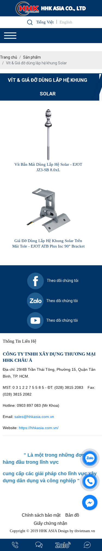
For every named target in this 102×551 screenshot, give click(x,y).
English (66, 22)
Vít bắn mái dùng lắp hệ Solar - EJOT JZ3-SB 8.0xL (48, 167)
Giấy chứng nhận (50, 523)
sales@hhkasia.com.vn (34, 416)
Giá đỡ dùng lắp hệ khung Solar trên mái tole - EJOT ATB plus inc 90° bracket (48, 243)
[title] (15, 545)
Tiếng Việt (45, 22)
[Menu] (10, 35)
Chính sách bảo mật (41, 515)
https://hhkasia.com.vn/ (39, 428)
